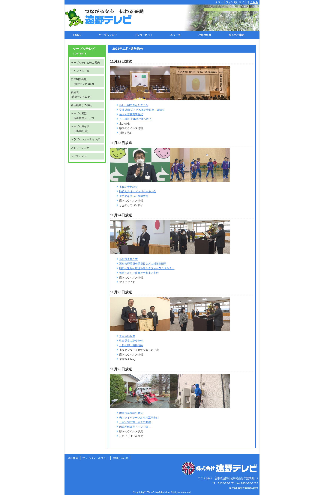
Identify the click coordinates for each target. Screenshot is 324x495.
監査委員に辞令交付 (131, 340)
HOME (77, 34)
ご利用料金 (204, 34)
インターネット (143, 34)
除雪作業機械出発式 (131, 412)
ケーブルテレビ (108, 34)
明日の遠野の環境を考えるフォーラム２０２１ (146, 268)
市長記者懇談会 (128, 186)
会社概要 (73, 458)
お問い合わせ (120, 458)
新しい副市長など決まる (133, 105)
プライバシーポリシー (95, 458)
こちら (254, 2)
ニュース (175, 34)
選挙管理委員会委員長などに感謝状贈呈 (142, 263)
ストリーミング (80, 147)
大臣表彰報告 (127, 336)
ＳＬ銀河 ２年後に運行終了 (135, 119)
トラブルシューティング (85, 139)
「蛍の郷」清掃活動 (131, 345)
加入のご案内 (236, 34)
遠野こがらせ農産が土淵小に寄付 (139, 272)
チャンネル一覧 (80, 70)
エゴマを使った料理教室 (133, 196)
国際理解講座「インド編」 (135, 426)
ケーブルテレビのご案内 (85, 62)
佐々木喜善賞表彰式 (131, 114)
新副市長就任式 (128, 259)
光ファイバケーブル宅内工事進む (139, 417)
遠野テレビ (102, 17)
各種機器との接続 (81, 105)
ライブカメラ (79, 156)
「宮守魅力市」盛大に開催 (135, 422)
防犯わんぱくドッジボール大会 (137, 191)
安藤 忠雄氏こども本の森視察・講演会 (142, 109)
